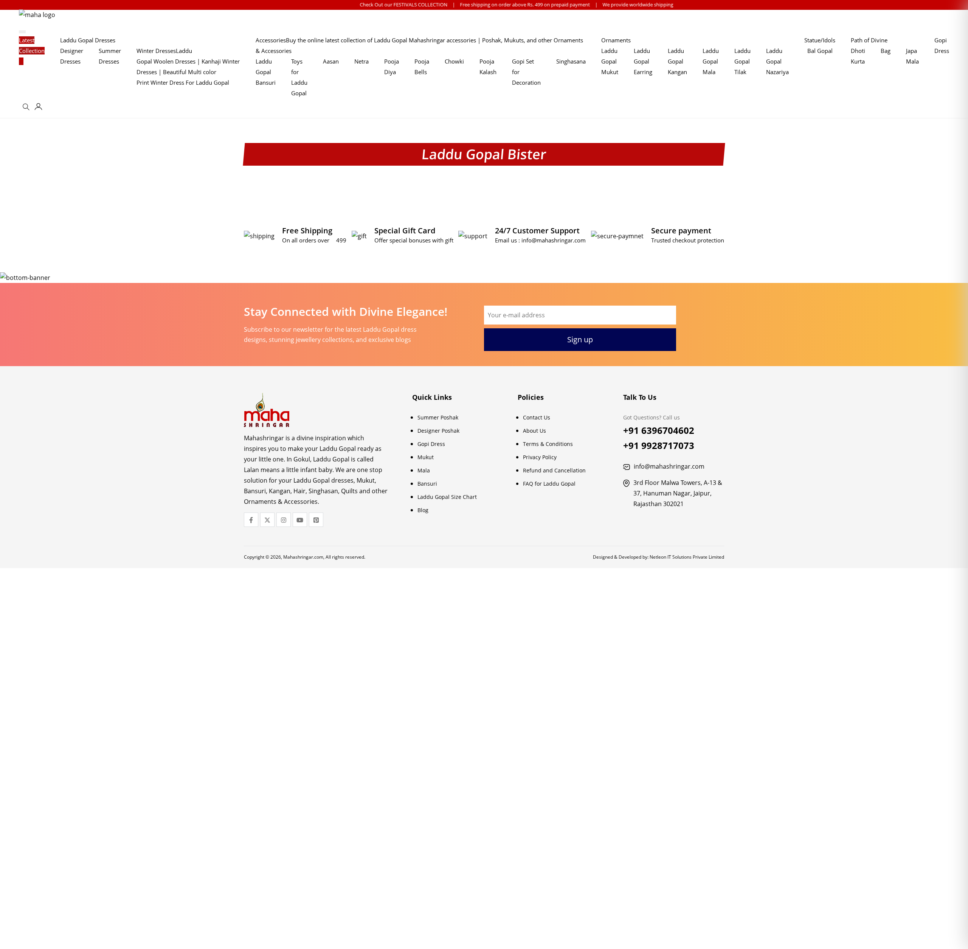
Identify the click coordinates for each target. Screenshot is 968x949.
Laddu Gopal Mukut (609, 61)
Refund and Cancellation (554, 470)
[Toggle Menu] (22, 31)
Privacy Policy (540, 457)
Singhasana (571, 61)
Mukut (425, 457)
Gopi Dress (431, 443)
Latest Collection (32, 45)
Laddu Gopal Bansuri (266, 71)
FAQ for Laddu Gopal (549, 483)
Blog (422, 510)
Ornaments (616, 40)
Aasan (331, 61)
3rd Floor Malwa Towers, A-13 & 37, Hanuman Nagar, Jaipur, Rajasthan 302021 (677, 493)
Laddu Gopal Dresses (87, 40)
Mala (423, 470)
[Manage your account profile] (38, 108)
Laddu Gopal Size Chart (447, 496)
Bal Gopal (820, 50)
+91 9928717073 (658, 445)
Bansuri (427, 483)
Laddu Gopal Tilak (742, 61)
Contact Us (536, 417)
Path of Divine (869, 40)
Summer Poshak (437, 417)
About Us (534, 430)
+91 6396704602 (658, 430)
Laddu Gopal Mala (711, 61)
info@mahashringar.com (553, 240)
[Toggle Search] (27, 109)
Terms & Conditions (548, 443)
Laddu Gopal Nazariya (777, 61)
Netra (361, 61)
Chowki (454, 61)
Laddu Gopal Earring (643, 61)
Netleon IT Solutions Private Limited (687, 557)
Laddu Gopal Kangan (677, 61)
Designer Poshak (438, 430)
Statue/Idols (819, 40)
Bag (885, 50)
